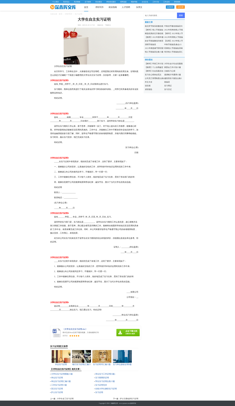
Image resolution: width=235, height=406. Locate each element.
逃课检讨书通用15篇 (172, 75)
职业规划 (98, 2)
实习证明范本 (101, 385)
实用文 (139, 7)
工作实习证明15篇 (59, 385)
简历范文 (66, 2)
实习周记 (168, 86)
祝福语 (167, 82)
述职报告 (148, 89)
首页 (86, 7)
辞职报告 (177, 2)
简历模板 (77, 2)
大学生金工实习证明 (65, 399)
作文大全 (148, 82)
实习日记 (168, 89)
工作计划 (156, 2)
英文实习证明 (57, 389)
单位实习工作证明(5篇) (105, 374)
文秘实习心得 (169, 71)
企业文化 (145, 2)
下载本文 (108, 25)
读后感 (147, 86)
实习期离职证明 (102, 378)
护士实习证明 (57, 392)
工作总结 (166, 2)
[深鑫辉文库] (63, 7)
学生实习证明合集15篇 (105, 381)
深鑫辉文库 (114, 403)
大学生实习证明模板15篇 (62, 374)
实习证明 (78, 14)
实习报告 (88, 2)
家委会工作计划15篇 (172, 67)
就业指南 (113, 7)
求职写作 (99, 7)
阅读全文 (100, 25)
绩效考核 (134, 2)
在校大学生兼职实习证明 (106, 389)
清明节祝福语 (150, 44)
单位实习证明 (57, 378)
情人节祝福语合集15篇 (154, 52)
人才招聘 (126, 7)
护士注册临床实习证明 (129, 399)
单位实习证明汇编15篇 (61, 381)
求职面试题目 (111, 2)
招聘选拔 (123, 2)
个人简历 (55, 2)
